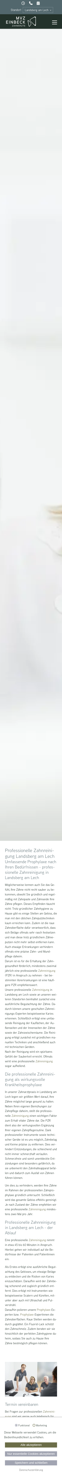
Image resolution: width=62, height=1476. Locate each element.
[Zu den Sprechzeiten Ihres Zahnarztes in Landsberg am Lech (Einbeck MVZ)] (23, 3)
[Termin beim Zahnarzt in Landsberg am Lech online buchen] (39, 3)
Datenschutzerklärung (31, 1470)
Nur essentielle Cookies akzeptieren (31, 1453)
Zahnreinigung (46, 971)
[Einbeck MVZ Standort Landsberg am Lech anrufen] (31, 3)
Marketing (41, 1425)
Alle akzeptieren (31, 1445)
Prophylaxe (43, 1310)
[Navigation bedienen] (54, 23)
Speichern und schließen (31, 1462)
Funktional (24, 1425)
